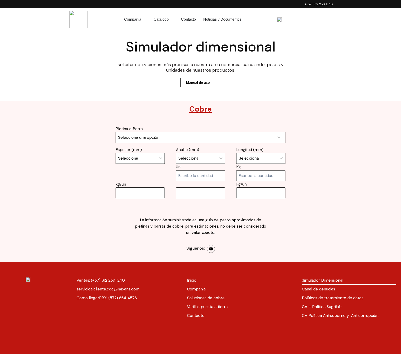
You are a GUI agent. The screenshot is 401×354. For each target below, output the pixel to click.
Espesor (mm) (129, 149)
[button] (200, 82)
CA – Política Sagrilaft (322, 306)
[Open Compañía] (144, 19)
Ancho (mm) (187, 149)
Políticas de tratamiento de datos (332, 297)
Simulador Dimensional (322, 280)
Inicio (191, 280)
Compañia (196, 289)
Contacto (195, 315)
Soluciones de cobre (206, 297)
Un (178, 166)
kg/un (121, 184)
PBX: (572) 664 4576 (118, 297)
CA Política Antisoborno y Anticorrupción (340, 315)
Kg (238, 166)
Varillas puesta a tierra (207, 306)
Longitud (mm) (249, 149)
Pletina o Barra (129, 128)
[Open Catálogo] (172, 19)
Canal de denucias (318, 289)
